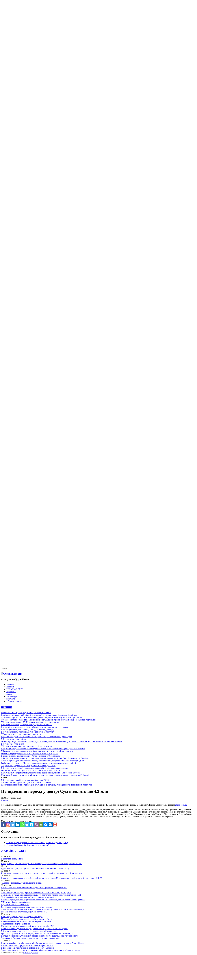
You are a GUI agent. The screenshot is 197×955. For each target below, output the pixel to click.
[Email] (41, 824)
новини (6, 707)
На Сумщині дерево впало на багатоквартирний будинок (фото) (37, 842)
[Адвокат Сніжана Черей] (98, 41)
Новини (10, 687)
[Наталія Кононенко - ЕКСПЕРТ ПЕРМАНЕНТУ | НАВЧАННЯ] (98, 82)
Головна (10, 684)
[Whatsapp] (22, 824)
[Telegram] (27, 824)
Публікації (11, 691)
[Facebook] (3, 824)
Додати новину (14, 701)
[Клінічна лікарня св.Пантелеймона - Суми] (98, 20)
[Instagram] (8, 824)
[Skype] (31, 824)
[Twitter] (12, 824)
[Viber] (36, 824)
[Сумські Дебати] (11, 673)
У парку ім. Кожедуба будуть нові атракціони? (28, 845)
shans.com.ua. (181, 805)
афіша (9, 694)
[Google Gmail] (55, 824)
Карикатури (11, 696)
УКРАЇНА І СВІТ (14, 689)
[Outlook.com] (50, 824)
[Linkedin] (17, 824)
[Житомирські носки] (98, 61)
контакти (10, 699)
